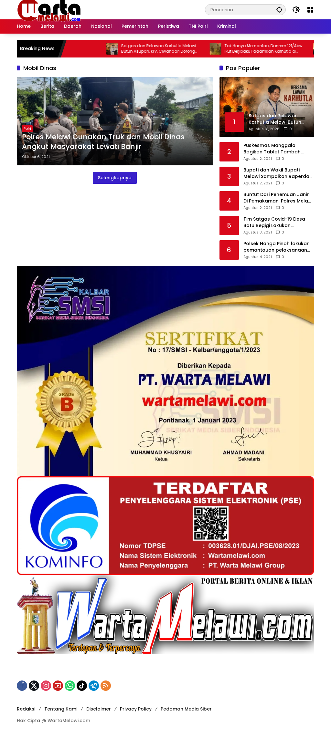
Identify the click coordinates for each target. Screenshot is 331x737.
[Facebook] (22, 685)
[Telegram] (94, 685)
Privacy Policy (136, 709)
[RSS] (106, 685)
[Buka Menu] (310, 10)
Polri (27, 128)
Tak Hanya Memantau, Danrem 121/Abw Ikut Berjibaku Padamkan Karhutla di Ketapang (240, 48)
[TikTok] (82, 685)
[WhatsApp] (70, 685)
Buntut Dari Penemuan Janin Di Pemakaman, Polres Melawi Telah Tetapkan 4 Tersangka (278, 198)
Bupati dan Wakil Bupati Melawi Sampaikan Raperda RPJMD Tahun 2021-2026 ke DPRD (276, 173)
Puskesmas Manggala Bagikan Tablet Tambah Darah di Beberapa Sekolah (275, 148)
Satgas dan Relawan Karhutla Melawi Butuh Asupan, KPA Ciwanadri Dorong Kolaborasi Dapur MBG (135, 48)
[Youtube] (58, 685)
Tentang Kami (60, 709)
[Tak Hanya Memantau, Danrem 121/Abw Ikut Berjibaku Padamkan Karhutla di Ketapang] (192, 49)
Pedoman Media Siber (186, 709)
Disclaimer (98, 709)
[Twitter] (34, 685)
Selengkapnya (115, 177)
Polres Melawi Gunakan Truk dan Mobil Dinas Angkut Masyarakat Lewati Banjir (103, 142)
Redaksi (26, 709)
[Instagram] (46, 685)
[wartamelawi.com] (49, 9)
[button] (279, 9)
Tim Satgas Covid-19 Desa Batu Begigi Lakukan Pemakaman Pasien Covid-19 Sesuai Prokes (277, 222)
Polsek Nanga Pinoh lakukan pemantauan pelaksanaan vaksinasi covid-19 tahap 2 (276, 247)
